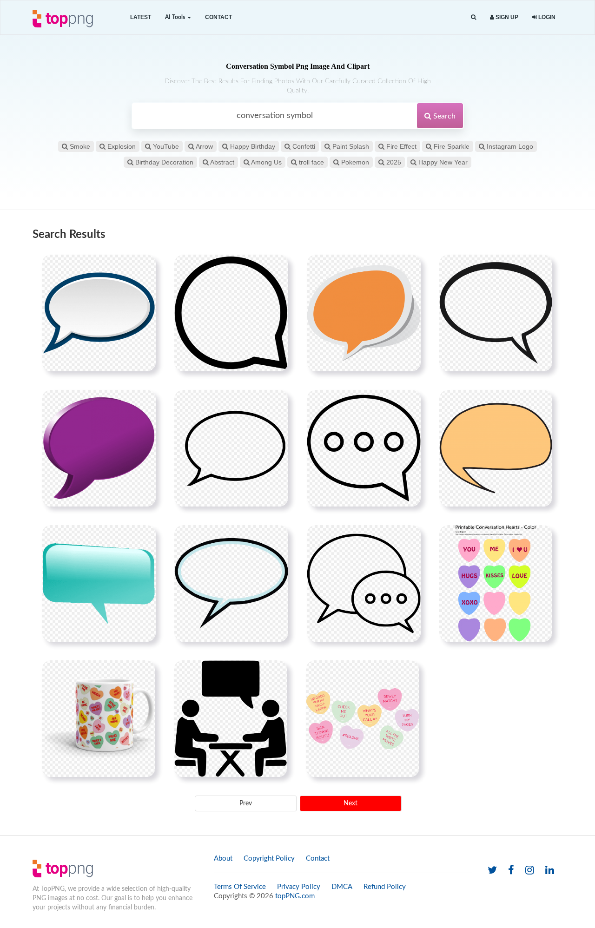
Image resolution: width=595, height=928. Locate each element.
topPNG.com (295, 896)
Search (443, 116)
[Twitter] (492, 870)
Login (546, 17)
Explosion (121, 146)
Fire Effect (400, 146)
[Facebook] (511, 870)
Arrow (203, 146)
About (223, 858)
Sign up (506, 17)
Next (350, 803)
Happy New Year (442, 162)
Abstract (221, 162)
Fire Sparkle (450, 146)
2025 (392, 162)
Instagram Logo (509, 146)
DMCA (341, 886)
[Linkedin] (549, 870)
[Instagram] (529, 870)
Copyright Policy (269, 858)
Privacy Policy (298, 886)
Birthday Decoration (163, 162)
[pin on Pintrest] (143, 267)
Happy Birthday (251, 146)
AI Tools (175, 17)
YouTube (165, 146)
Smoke (79, 146)
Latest (140, 17)
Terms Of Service (240, 886)
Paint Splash (350, 146)
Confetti (303, 146)
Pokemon (354, 162)
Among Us (266, 162)
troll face (310, 162)
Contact (218, 17)
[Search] (473, 17)
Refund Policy (385, 886)
